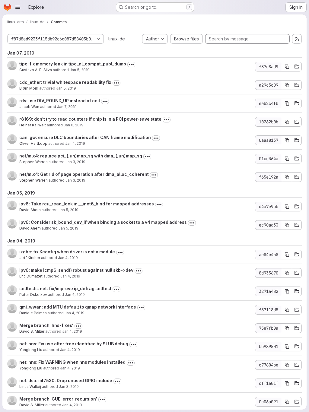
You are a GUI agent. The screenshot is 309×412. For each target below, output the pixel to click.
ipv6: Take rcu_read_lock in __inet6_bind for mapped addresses (86, 203)
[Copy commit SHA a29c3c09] (287, 85)
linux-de (116, 38)
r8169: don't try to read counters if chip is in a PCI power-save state (90, 119)
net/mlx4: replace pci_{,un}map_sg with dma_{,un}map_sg (80, 155)
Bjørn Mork (28, 88)
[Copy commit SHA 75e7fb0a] (287, 328)
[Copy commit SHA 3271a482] (287, 291)
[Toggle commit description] (131, 64)
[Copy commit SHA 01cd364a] (287, 158)
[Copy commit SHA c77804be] (287, 365)
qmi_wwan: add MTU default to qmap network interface (77, 306)
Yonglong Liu (30, 349)
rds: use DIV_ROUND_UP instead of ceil (59, 100)
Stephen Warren (33, 162)
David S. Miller (31, 331)
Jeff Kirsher (29, 257)
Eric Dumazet (31, 276)
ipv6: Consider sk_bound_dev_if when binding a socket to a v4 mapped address (103, 222)
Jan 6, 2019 (74, 125)
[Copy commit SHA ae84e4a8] (287, 254)
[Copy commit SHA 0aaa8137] (287, 140)
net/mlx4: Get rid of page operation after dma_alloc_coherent (84, 174)
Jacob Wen (29, 106)
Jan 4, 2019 (75, 143)
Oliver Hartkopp (33, 143)
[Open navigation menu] (18, 7)
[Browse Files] (297, 66)
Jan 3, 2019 (75, 162)
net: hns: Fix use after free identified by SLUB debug (73, 343)
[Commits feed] (297, 39)
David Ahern (30, 210)
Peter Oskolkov (33, 294)
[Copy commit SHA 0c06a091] (287, 402)
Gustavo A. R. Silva (35, 70)
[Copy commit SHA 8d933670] (287, 273)
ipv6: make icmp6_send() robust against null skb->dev (76, 270)
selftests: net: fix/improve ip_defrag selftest (65, 288)
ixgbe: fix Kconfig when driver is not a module (67, 251)
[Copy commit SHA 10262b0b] (287, 122)
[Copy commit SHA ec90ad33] (287, 225)
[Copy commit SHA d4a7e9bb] (287, 206)
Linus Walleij (30, 386)
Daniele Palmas (33, 313)
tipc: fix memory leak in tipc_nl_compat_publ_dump (72, 63)
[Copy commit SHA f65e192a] (287, 177)
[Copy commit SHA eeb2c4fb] (287, 103)
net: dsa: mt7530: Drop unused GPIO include (65, 380)
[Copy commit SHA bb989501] (287, 346)
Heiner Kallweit (32, 125)
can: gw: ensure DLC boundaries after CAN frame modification (85, 137)
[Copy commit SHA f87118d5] (287, 310)
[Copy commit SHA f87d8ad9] (287, 66)
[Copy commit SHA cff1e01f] (287, 383)
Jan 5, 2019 (80, 70)
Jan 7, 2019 (67, 106)
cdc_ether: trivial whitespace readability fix (65, 82)
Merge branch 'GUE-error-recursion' (58, 398)
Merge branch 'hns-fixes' (46, 325)
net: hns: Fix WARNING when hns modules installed (72, 362)
